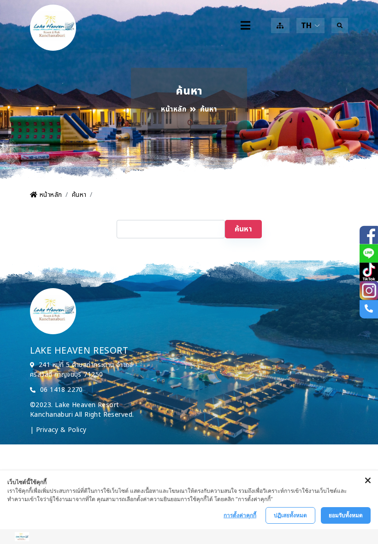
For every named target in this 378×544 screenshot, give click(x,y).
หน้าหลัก (173, 110)
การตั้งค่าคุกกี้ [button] (240, 515)
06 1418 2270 (61, 390)
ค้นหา (79, 195)
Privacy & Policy (61, 430)
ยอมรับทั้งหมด (346, 515)
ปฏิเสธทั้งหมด (290, 515)
